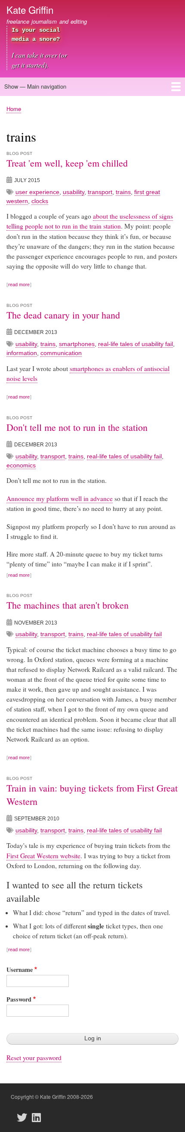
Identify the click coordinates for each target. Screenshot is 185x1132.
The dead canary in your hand (63, 315)
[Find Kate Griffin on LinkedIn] (38, 1117)
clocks (39, 201)
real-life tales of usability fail (135, 343)
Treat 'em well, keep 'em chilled (67, 163)
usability (73, 192)
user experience (37, 192)
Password (18, 999)
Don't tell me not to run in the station (77, 427)
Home (13, 109)
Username (19, 969)
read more (19, 284)
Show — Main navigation (35, 86)
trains (123, 192)
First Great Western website (43, 855)
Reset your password (34, 1057)
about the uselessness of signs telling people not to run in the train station (89, 221)
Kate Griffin (29, 9)
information (21, 352)
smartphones (77, 343)
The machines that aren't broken (67, 605)
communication (61, 352)
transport (100, 192)
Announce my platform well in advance (59, 498)
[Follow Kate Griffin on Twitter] (24, 1117)
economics (21, 465)
